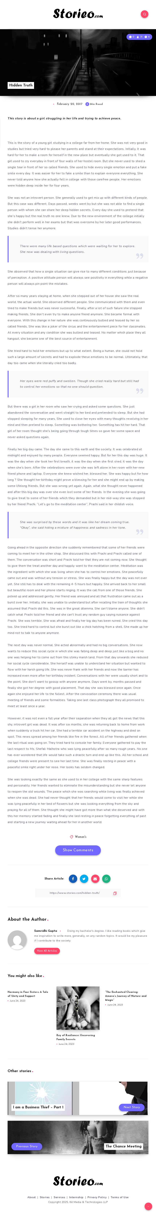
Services (59, 1197)
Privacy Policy (97, 1197)
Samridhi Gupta (45, 931)
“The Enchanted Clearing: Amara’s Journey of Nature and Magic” (125, 996)
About (31, 1197)
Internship (76, 1197)
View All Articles (47, 951)
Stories (45, 1197)
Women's (81, 837)
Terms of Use (120, 1197)
